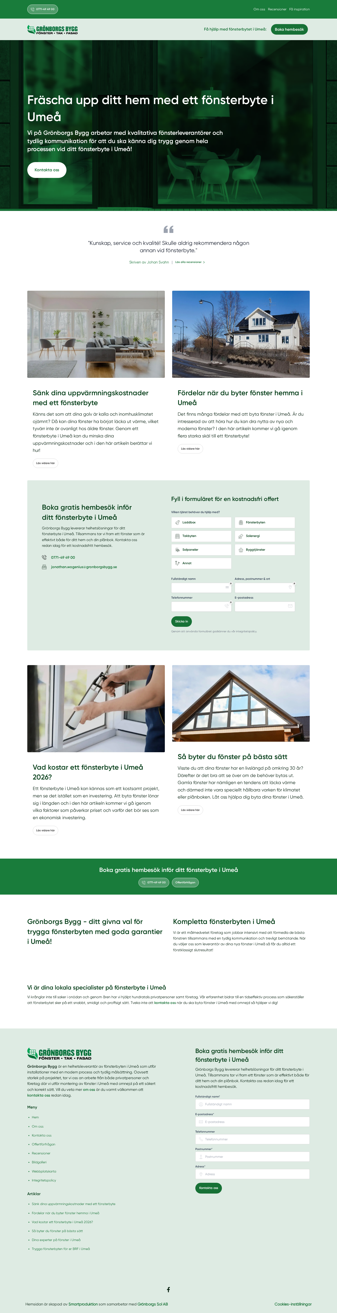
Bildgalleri (39, 1162)
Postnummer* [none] (204, 1149)
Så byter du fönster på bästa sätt (57, 1231)
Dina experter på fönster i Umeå (56, 1240)
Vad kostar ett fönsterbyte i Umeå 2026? (62, 1222)
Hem (35, 1117)
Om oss (259, 9)
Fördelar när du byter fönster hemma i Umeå (65, 1213)
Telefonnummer (181, 597)
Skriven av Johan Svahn (149, 262)
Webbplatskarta (44, 1171)
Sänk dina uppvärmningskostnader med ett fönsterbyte (73, 1204)
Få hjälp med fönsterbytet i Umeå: (235, 29)
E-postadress (244, 597)
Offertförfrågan (185, 882)
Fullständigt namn (183, 578)
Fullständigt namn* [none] (207, 1096)
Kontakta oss (47, 169)
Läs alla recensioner (188, 262)
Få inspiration (299, 9)
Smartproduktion (83, 1304)
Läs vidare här (45, 463)
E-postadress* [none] (204, 1114)
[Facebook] (168, 1290)
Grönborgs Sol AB (153, 1304)
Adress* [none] (200, 1166)
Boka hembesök (289, 29)
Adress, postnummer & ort (252, 578)
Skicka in (181, 621)
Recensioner (277, 9)
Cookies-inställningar (293, 1304)
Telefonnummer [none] (205, 1131)
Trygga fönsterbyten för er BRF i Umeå (61, 1249)
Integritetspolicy (44, 1180)
